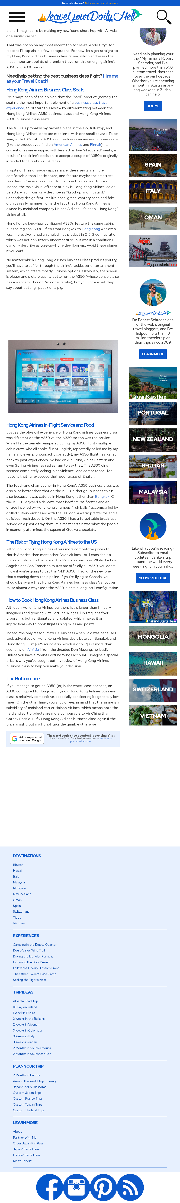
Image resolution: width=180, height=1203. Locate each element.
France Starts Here (26, 1155)
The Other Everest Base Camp (34, 974)
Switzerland (21, 911)
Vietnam (19, 923)
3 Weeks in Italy (23, 1036)
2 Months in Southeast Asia (32, 1054)
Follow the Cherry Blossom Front (36, 968)
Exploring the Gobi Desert (31, 962)
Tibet (17, 917)
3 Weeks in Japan (25, 1042)
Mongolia (19, 888)
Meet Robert (22, 1161)
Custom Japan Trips (27, 1093)
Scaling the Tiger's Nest (29, 980)
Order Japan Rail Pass (28, 1143)
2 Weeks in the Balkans (29, 1019)
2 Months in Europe (26, 1075)
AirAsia (33, 649)
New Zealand (22, 894)
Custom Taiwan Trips (27, 1104)
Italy (16, 876)
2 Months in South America (32, 1048)
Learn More (153, 354)
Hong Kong (91, 228)
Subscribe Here (153, 578)
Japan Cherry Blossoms (29, 1087)
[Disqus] (63, 801)
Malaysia (19, 882)
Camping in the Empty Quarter (35, 945)
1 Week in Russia (24, 1013)
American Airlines (68, 144)
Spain (17, 906)
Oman (17, 900)
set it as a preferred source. (91, 740)
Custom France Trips (28, 1098)
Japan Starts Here (26, 1149)
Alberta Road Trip (25, 1001)
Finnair (95, 144)
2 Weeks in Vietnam (26, 1024)
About (17, 1131)
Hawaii (17, 870)
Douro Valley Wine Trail (29, 950)
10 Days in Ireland (25, 1007)
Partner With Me (25, 1137)
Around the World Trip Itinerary (35, 1081)
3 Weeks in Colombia (27, 1030)
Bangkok (102, 496)
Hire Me (153, 106)
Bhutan (18, 865)
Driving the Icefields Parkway (33, 956)
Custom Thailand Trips (29, 1110)
